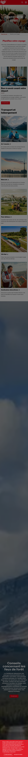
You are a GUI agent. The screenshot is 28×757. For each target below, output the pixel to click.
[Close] (25, 741)
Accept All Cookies (18, 754)
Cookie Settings (8, 754)
